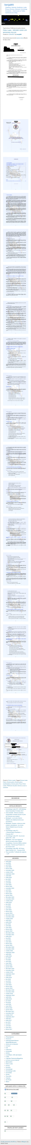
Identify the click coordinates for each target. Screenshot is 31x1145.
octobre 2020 (9, 950)
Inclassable (9, 1051)
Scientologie (9, 1069)
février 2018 (9, 1008)
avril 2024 (8, 890)
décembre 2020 (10, 947)
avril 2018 (8, 1004)
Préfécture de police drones (14, 785)
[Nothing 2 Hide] (6, 1122)
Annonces (8, 1038)
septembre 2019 (10, 974)
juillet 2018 (9, 999)
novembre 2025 (10, 870)
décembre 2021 (10, 933)
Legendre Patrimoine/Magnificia (14, 1058)
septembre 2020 (10, 952)
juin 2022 (8, 924)
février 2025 (9, 886)
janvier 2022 (9, 931)
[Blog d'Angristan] (7, 1101)
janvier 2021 (9, 945)
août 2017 (8, 1018)
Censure (8, 1046)
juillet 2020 (9, 956)
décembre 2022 (10, 915)
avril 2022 (8, 925)
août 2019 (8, 975)
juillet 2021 (9, 936)
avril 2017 (8, 1025)
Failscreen (8, 1049)
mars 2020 (8, 963)
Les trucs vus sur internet (12, 1060)
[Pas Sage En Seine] (5, 1116)
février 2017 (9, 1029)
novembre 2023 (10, 899)
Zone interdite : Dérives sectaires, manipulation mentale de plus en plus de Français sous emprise (16, 814)
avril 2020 (8, 961)
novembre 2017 (10, 1013)
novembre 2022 (10, 916)
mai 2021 (8, 938)
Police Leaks (11, 780)
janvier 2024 (9, 895)
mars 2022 (8, 927)
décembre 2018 (10, 990)
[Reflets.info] (14, 1097)
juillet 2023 (9, 902)
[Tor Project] (5, 1110)
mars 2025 (8, 884)
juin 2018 (8, 1000)
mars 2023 (8, 909)
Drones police (10, 782)
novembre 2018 (10, 991)
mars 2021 (8, 941)
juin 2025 (8, 879)
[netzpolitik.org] (11, 1090)
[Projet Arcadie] (14, 1110)
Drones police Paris (16, 784)
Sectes (7, 1074)
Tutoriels (8, 1078)
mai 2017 (8, 1024)
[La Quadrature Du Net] (12, 1116)
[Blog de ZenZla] (13, 1101)
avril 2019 (8, 983)
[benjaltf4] (15, 21)
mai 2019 (8, 981)
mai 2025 (8, 881)
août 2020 (8, 954)
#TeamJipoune (10, 1037)
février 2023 (9, 911)
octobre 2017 (9, 1015)
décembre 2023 (10, 897)
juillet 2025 (9, 877)
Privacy (8, 1065)
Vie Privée (8, 1079)
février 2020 (9, 965)
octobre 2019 (9, 972)
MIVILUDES (9, 1062)
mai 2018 (8, 1002)
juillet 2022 (9, 922)
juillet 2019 (9, 977)
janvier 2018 (9, 1009)
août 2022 (8, 920)
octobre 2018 (9, 993)
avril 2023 (8, 908)
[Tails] (6, 1105)
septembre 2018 (10, 995)
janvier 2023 (9, 913)
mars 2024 (8, 891)
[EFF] (14, 1105)
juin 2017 (8, 1022)
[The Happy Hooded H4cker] (9, 1110)
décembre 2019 (10, 968)
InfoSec (8, 1053)
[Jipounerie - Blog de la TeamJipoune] (14, 1093)
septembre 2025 (10, 874)
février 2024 (9, 893)
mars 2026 (8, 866)
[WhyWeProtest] (10, 1105)
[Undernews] (7, 1097)
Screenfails (9, 1072)
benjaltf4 (9, 4)
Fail (7, 1047)
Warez (7, 1081)
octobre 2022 (9, 918)
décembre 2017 (10, 1011)
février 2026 (9, 868)
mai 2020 (8, 959)
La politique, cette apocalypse (14, 1054)
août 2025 (8, 875)
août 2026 (8, 861)
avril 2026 (8, 865)
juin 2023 (8, 904)
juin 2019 (8, 979)
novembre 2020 (10, 949)
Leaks (7, 1056)
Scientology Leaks (11, 1071)
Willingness (24, 1141)
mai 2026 (8, 863)
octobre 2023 (9, 900)
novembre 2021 (10, 934)
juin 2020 (8, 958)
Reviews (8, 1067)
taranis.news (19, 38)
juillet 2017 (9, 1020)
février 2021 (9, 943)
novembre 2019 (10, 970)
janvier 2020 (9, 966)
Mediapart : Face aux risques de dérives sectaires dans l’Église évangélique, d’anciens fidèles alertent (16, 841)
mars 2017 (8, 1027)
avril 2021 (8, 940)
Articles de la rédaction (12, 1044)
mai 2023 (8, 906)
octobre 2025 (9, 872)
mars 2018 (8, 1006)
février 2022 (9, 929)
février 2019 (9, 986)
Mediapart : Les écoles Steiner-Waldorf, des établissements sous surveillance (15, 819)
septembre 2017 (10, 1016)
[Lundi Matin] (7, 1093)
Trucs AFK (8, 1076)
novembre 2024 (10, 888)
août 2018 (8, 997)
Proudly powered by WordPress (8, 1141)
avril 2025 (8, 883)
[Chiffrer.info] (8, 1116)
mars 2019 (8, 984)
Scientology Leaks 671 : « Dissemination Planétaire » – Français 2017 (14, 832)
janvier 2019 (9, 988)
